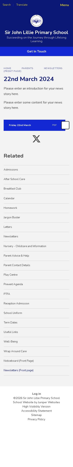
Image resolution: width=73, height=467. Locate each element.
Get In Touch (36, 51)
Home (7, 68)
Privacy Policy (36, 419)
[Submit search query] (49, 3)
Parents (27, 68)
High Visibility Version (36, 406)
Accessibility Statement (36, 411)
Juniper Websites (49, 402)
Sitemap (36, 415)
